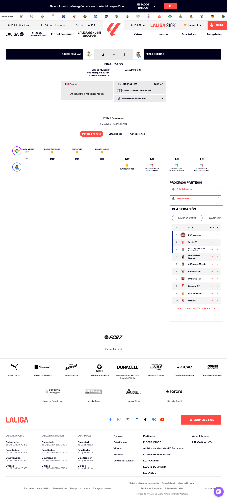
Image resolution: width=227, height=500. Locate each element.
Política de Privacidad (151, 488)
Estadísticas (189, 34)
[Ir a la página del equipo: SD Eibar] (182, 300)
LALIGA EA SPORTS (187, 218)
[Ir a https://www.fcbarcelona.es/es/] (84, 16)
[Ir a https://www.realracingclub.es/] (127, 16)
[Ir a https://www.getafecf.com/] (95, 16)
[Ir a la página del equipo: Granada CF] (182, 286)
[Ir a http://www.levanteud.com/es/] (106, 16)
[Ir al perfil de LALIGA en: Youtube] (162, 420)
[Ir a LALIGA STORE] (163, 25)
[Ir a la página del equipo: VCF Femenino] (182, 293)
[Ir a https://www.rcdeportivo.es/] (148, 16)
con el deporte (52, 25)
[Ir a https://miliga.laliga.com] (217, 25)
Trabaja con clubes (102, 488)
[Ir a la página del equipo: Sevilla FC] (182, 242)
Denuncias (29, 488)
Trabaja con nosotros (80, 488)
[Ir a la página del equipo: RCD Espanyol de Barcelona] (182, 249)
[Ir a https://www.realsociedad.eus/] (191, 16)
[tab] (187, 218)
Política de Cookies (174, 488)
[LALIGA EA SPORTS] (14, 34)
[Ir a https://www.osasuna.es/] (42, 16)
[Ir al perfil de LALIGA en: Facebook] (111, 420)
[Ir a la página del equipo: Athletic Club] (182, 271)
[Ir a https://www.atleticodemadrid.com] (31, 16)
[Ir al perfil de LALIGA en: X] (128, 420)
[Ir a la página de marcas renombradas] (10, 488)
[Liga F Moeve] (62, 34)
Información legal (186, 483)
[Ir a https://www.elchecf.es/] (74, 16)
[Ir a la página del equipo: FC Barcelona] (182, 278)
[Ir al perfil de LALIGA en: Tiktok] (145, 420)
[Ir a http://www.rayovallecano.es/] (138, 16)
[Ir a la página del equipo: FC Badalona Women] (182, 256)
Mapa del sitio (43, 488)
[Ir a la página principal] (113, 37)
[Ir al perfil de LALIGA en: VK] (154, 420)
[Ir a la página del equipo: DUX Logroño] (182, 234)
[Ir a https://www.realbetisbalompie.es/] (170, 16)
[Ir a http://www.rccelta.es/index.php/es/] (53, 16)
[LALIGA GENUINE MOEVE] (89, 34)
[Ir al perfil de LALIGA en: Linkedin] (136, 420)
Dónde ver (85, 25)
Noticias (163, 34)
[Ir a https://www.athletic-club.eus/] (21, 16)
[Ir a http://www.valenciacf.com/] (212, 16)
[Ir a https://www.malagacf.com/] (116, 16)
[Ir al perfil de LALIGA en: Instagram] (119, 420)
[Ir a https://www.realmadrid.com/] (180, 16)
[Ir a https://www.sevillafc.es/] (201, 16)
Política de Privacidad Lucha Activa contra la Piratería (162, 494)
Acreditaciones (60, 488)
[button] (14, 34)
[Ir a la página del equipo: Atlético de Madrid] (182, 264)
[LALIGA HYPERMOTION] (38, 34)
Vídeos (138, 34)
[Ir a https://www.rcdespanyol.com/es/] (159, 16)
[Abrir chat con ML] (219, 492)
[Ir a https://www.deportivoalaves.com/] (63, 16)
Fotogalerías (214, 34)
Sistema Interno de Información (144, 483)
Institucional (18, 25)
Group (138, 25)
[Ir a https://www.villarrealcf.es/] (223, 16)
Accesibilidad (168, 483)
